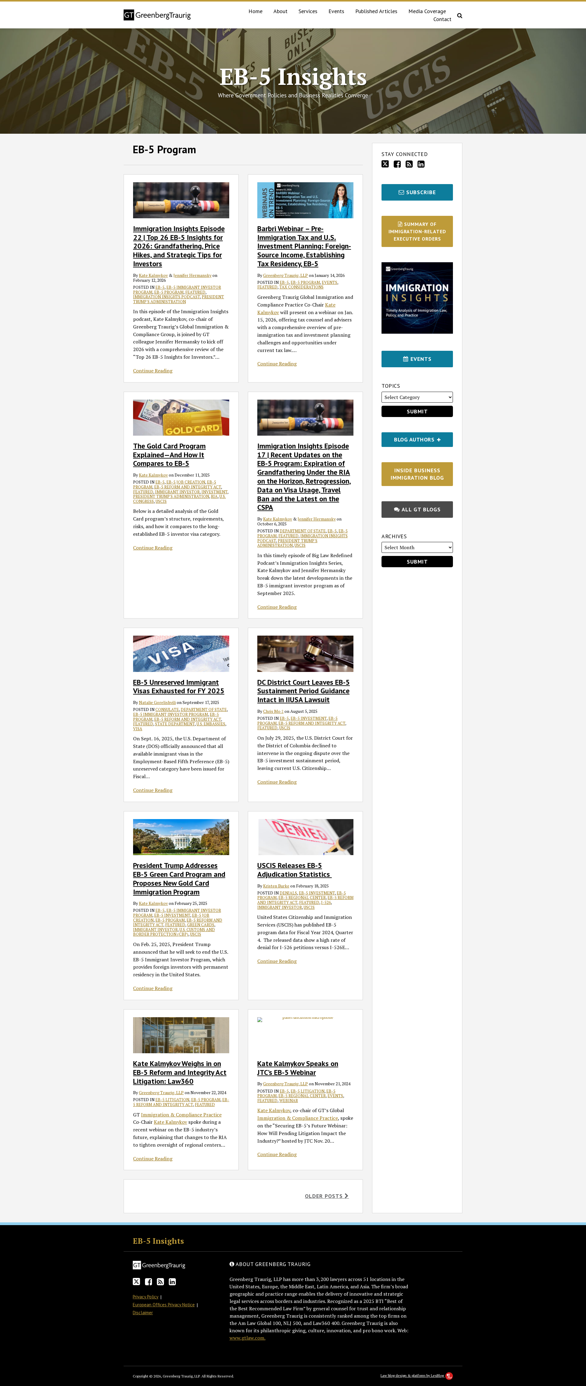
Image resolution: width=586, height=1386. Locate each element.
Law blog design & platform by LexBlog (413, 1375)
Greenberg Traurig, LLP (285, 275)
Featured (195, 292)
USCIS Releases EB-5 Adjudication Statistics (294, 870)
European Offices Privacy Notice (164, 1305)
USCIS (161, 501)
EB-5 (160, 287)
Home (255, 11)
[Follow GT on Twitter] (385, 164)
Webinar (288, 1100)
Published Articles (376, 11)
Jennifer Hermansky (192, 275)
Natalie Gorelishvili (157, 702)
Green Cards (200, 924)
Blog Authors (409, 437)
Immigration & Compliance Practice (181, 1114)
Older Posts (325, 1195)
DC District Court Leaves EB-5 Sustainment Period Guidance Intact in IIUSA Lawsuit (303, 691)
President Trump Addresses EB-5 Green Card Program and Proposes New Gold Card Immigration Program (179, 878)
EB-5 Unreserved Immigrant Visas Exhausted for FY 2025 (178, 686)
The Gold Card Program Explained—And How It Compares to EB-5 (169, 454)
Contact (442, 19)
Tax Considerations (301, 287)
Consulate (167, 709)
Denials (288, 893)
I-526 (326, 902)
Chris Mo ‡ (273, 711)
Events (336, 11)
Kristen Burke (276, 886)
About (280, 11)
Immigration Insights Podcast (166, 296)
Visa (137, 728)
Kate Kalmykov (153, 275)
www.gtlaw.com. (248, 1337)
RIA (214, 496)
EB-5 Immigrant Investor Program (170, 714)
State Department (175, 724)
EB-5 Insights (293, 76)
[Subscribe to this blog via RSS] (409, 164)
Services (307, 11)
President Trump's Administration (178, 299)
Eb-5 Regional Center (302, 897)
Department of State (303, 531)
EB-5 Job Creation (185, 482)
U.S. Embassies (211, 724)
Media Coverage (427, 11)
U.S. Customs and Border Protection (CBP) (174, 932)
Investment (214, 492)
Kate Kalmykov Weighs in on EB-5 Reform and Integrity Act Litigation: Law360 (179, 1072)
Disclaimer (143, 1312)
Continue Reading (152, 370)
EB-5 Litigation (172, 1099)
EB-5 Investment (309, 718)
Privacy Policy (145, 1297)
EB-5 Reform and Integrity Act (187, 487)
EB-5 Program (168, 292)
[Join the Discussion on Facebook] (397, 164)
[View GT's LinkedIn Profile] (421, 164)
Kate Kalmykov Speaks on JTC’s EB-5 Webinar (297, 1068)
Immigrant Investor (177, 492)
